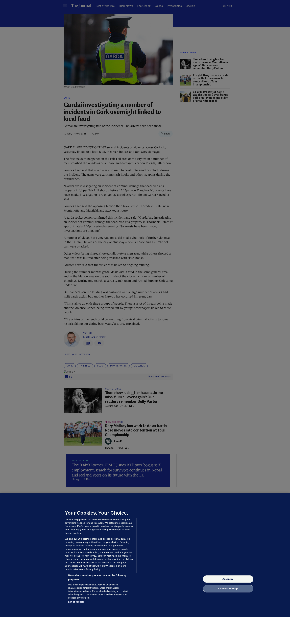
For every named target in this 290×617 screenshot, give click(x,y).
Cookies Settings (228, 588)
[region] (145, 555)
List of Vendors (76, 602)
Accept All (228, 579)
